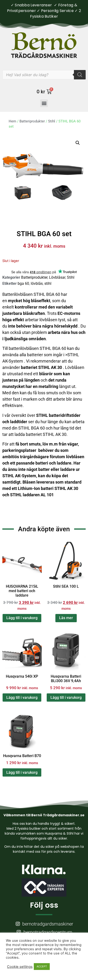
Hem (12, 121)
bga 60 (23, 283)
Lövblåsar (57, 277)
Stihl (51, 121)
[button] (44, 103)
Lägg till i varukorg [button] (22, 618)
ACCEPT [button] (42, 966)
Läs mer (66, 618)
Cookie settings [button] (20, 967)
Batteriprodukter (32, 121)
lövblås (37, 283)
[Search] (80, 74)
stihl (47, 283)
